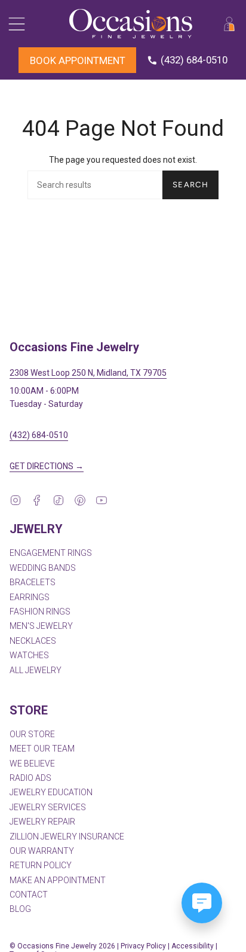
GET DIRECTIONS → (47, 466)
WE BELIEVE (32, 763)
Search (190, 184)
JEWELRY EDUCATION (51, 792)
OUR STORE (32, 734)
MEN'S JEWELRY (41, 626)
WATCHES (29, 655)
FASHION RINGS (40, 611)
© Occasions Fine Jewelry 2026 (62, 946)
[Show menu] (15, 23)
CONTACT (29, 894)
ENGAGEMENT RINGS (51, 553)
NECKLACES (33, 641)
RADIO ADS (30, 778)
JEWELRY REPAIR (42, 821)
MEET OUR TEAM (42, 748)
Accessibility (192, 946)
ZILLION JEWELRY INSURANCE (67, 836)
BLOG (20, 909)
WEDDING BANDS (43, 568)
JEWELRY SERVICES (48, 807)
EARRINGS (30, 597)
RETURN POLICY (41, 865)
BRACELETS (33, 582)
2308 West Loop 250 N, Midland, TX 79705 (88, 373)
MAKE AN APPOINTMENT (58, 880)
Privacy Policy (143, 946)
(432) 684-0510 (39, 435)
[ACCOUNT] (229, 23)
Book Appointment (77, 60)
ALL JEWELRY (35, 670)
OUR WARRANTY (42, 851)
